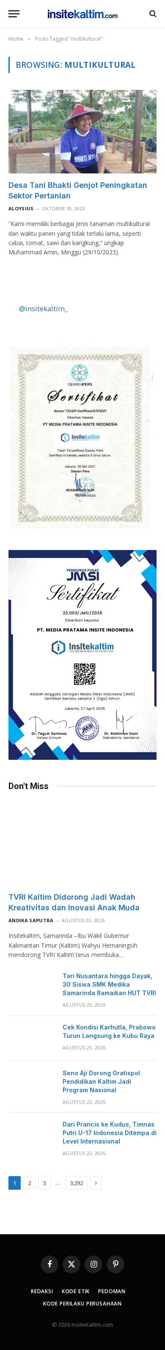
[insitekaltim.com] (83, 13)
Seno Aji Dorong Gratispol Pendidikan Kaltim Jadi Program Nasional (101, 1081)
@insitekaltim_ (43, 308)
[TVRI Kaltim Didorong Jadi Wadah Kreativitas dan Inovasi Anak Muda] (82, 844)
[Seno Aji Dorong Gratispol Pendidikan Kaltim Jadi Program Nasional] (31, 1084)
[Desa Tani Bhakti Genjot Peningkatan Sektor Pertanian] (82, 131)
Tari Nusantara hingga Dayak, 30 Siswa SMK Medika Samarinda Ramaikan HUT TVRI (109, 984)
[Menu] (13, 13)
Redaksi (42, 1291)
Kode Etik (76, 1291)
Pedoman (112, 1291)
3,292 (76, 1183)
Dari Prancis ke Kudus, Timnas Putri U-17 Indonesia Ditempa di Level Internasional (110, 1133)
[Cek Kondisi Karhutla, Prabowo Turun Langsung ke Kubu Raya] (31, 1038)
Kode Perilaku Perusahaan (82, 1303)
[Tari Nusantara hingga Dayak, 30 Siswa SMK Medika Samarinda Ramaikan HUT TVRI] (31, 987)
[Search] (152, 13)
